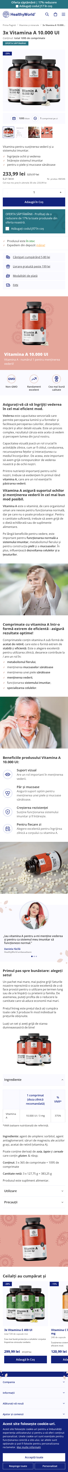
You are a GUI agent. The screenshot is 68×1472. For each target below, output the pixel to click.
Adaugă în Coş (34, 202)
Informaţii (9, 1392)
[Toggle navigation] (63, 14)
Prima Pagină (9, 25)
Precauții (10, 1202)
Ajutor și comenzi (13, 1414)
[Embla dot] (32, 956)
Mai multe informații (29, 1447)
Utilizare (10, 1191)
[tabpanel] (34, 1130)
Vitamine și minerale (29, 25)
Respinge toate (18, 1466)
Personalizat (50, 1466)
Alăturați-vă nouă (13, 1403)
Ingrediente (12, 1080)
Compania (9, 1382)
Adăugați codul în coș (35, 6)
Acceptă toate (34, 1457)
